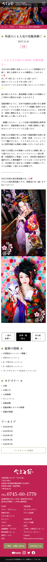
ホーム (3, 27)
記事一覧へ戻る (23, 337)
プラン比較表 (29, 513)
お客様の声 (28, 519)
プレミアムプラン (30, 509)
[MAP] (26, 483)
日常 (5, 385)
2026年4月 (8, 439)
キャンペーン (9, 398)
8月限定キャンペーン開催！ (15, 353)
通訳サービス (6, 535)
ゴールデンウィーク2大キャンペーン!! (19, 370)
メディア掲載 (29, 522)
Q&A (25, 525)
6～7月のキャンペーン (13, 362)
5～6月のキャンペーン (13, 366)
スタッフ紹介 (6, 525)
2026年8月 (8, 426)
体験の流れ (5, 513)
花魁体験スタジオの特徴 (13, 407)
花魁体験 (7, 403)
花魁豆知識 (8, 411)
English (27, 535)
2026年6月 (8, 431)
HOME (3, 506)
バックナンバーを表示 (23, 450)
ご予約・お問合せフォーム (34, 528)
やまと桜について (8, 516)
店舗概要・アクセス (8, 528)
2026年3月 (8, 444)
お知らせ (7, 390)
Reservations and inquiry (34, 538)
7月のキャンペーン (11, 357)
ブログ (3, 522)
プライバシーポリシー (32, 532)
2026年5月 (8, 435)
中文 (3, 538)
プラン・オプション (8, 509)
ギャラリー (5, 519)
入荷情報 (7, 394)
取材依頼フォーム (8, 532)
